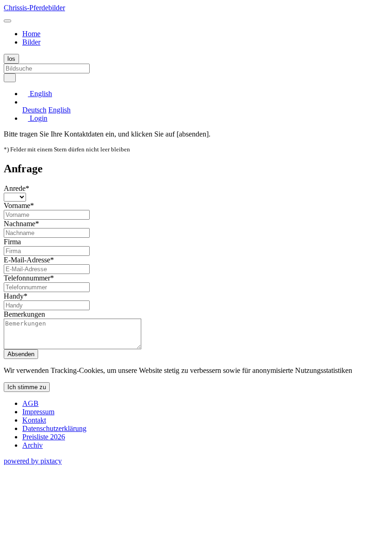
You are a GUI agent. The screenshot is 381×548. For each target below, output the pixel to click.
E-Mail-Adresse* (29, 260)
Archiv (32, 445)
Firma (12, 242)
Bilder (31, 42)
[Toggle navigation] (7, 21)
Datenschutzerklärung (54, 428)
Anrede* (16, 188)
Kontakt (34, 420)
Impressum (38, 412)
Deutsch (34, 110)
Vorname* (19, 205)
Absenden (20, 354)
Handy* (15, 296)
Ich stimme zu (26, 387)
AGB (30, 403)
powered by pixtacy (33, 461)
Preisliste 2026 (43, 437)
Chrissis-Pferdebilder (34, 8)
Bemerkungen (24, 314)
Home (31, 34)
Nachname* (21, 224)
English (59, 110)
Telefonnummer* (29, 278)
